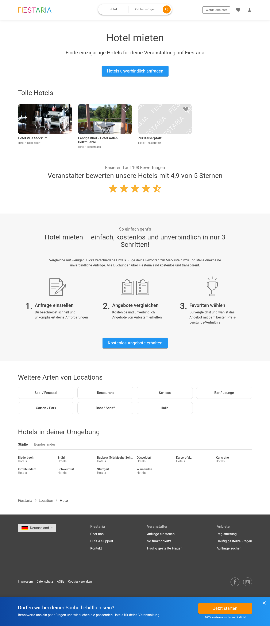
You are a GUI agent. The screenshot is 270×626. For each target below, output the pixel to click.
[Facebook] (235, 582)
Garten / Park (46, 408)
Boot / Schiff (105, 408)
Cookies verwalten (80, 581)
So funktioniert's (159, 541)
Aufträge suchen (229, 548)
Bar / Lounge (224, 392)
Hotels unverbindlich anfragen (135, 71)
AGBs (60, 581)
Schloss (165, 392)
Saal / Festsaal (46, 392)
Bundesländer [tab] (44, 444)
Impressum (25, 581)
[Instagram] (247, 582)
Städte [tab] (23, 444)
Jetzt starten (225, 608)
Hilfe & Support (101, 541)
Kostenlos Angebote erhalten (135, 343)
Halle (165, 408)
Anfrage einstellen (161, 534)
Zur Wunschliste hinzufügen (65, 110)
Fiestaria (25, 500)
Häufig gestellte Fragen (164, 548)
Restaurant (105, 392)
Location (46, 500)
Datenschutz (44, 581)
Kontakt (96, 548)
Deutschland (40, 528)
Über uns (97, 534)
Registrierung (227, 534)
